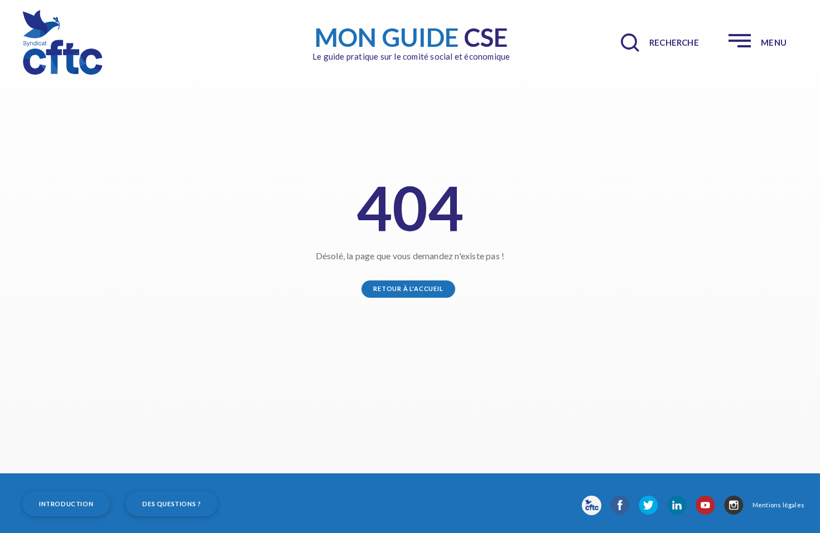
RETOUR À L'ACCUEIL (408, 288)
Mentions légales (778, 504)
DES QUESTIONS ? (171, 503)
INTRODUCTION (66, 503)
